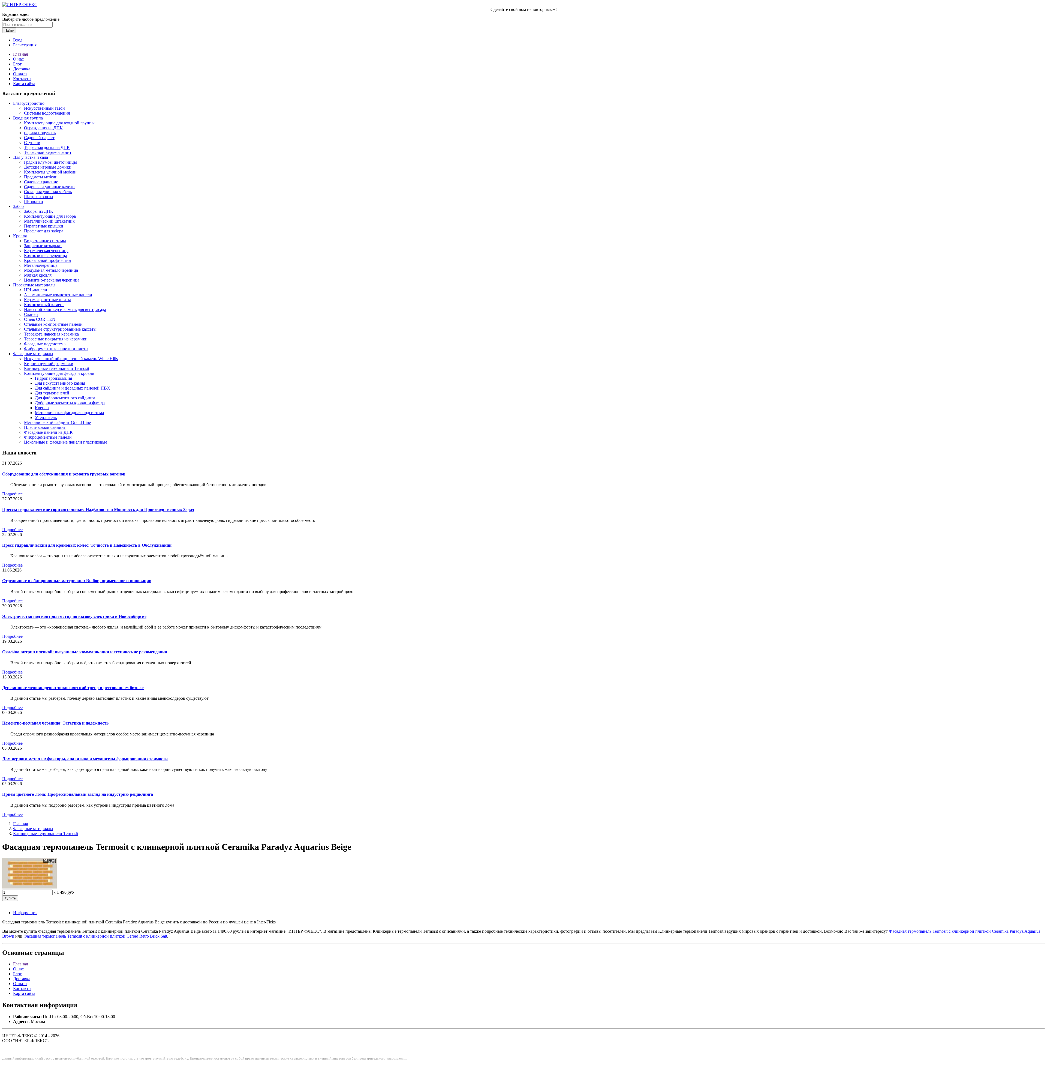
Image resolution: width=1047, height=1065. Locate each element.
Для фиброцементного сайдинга (65, 398)
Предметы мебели (41, 177)
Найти (9, 30)
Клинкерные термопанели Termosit (56, 368)
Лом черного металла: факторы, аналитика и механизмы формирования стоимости (85, 758)
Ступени (32, 142)
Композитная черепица (45, 255)
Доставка (21, 69)
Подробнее (12, 494)
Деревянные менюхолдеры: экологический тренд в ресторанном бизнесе (73, 687)
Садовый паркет (39, 137)
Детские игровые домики (47, 167)
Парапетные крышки (43, 226)
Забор (18, 206)
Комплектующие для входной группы (59, 123)
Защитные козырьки (43, 245)
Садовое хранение (41, 182)
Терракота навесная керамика (51, 334)
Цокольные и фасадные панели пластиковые (65, 442)
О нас (18, 59)
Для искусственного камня (60, 383)
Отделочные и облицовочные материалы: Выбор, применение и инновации (76, 580)
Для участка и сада (30, 157)
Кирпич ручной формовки (48, 363)
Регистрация (25, 45)
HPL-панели (35, 290)
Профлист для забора (43, 231)
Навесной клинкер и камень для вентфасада (65, 309)
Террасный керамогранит (47, 152)
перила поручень (40, 132)
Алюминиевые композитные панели (58, 294)
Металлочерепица (41, 265)
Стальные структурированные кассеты (60, 329)
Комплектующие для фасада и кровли (59, 373)
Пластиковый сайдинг (45, 427)
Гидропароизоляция (53, 378)
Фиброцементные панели (48, 437)
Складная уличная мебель (48, 191)
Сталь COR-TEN (39, 319)
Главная (20, 54)
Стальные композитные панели (53, 324)
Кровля (20, 236)
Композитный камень (44, 304)
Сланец (31, 314)
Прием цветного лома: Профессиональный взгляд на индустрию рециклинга (77, 794)
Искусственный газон (44, 108)
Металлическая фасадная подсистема (69, 412)
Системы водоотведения (47, 113)
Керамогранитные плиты (47, 299)
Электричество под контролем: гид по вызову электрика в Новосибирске (74, 616)
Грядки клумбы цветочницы (50, 162)
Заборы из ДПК (38, 211)
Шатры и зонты (38, 196)
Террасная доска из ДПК (47, 147)
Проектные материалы (34, 285)
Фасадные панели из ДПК (48, 432)
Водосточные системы (45, 240)
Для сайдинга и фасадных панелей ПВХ (72, 388)
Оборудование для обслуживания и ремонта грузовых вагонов (63, 474)
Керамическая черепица (46, 250)
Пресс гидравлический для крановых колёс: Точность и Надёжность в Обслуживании (87, 545)
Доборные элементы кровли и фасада (70, 402)
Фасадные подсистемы (45, 344)
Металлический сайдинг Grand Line (57, 422)
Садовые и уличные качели (49, 186)
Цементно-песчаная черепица (51, 280)
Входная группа (28, 118)
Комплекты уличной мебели (50, 172)
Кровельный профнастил (47, 260)
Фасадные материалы (33, 353)
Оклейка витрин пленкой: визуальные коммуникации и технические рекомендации (84, 652)
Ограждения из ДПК (43, 127)
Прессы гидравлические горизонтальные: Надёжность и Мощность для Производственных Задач (98, 509)
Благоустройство (28, 103)
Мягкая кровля (38, 275)
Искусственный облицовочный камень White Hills (71, 358)
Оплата (20, 73)
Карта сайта (24, 83)
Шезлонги (33, 201)
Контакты (22, 78)
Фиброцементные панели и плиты (56, 348)
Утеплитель (46, 417)
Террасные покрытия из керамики (56, 339)
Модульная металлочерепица (51, 270)
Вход (17, 40)
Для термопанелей (52, 393)
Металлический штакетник (49, 221)
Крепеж (42, 407)
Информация (25, 912)
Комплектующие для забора (50, 216)
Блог (17, 64)
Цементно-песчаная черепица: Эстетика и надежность (55, 723)
